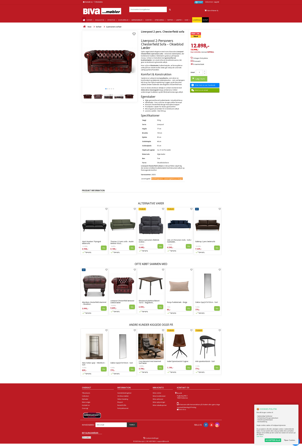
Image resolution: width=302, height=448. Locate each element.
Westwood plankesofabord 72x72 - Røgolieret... (149, 302)
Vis (103, 247)
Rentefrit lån (121, 405)
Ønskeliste (99, 2)
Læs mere (260, 436)
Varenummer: (146, 174)
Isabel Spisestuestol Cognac (177, 361)
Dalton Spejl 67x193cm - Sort (206, 302)
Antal (193, 72)
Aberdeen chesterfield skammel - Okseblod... (94, 303)
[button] (105, 88)
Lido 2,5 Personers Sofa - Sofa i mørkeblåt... (179, 241)
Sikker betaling (122, 399)
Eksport (120, 402)
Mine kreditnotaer (159, 396)
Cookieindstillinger (152, 438)
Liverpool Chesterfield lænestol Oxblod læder (122, 302)
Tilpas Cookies (289, 440)
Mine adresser (158, 399)
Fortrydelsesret (122, 408)
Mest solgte (86, 402)
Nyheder (85, 399)
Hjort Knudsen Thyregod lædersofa (91, 242)
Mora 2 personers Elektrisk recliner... (149, 241)
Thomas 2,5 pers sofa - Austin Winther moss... (122, 242)
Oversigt (85, 408)
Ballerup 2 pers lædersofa (205, 241)
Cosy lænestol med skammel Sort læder (150, 362)
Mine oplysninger (159, 402)
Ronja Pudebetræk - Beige (177, 302)
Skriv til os (182, 409)
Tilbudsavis (86, 393)
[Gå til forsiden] (84, 26)
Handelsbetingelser (124, 393)
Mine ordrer (157, 393)
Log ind (216, 2)
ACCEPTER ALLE (273, 440)
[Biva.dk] (104, 11)
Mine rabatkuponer (160, 405)
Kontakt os (89, 2)
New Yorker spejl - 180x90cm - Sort (94, 364)
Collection (85, 396)
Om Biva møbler (123, 396)
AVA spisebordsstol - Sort (205, 361)
